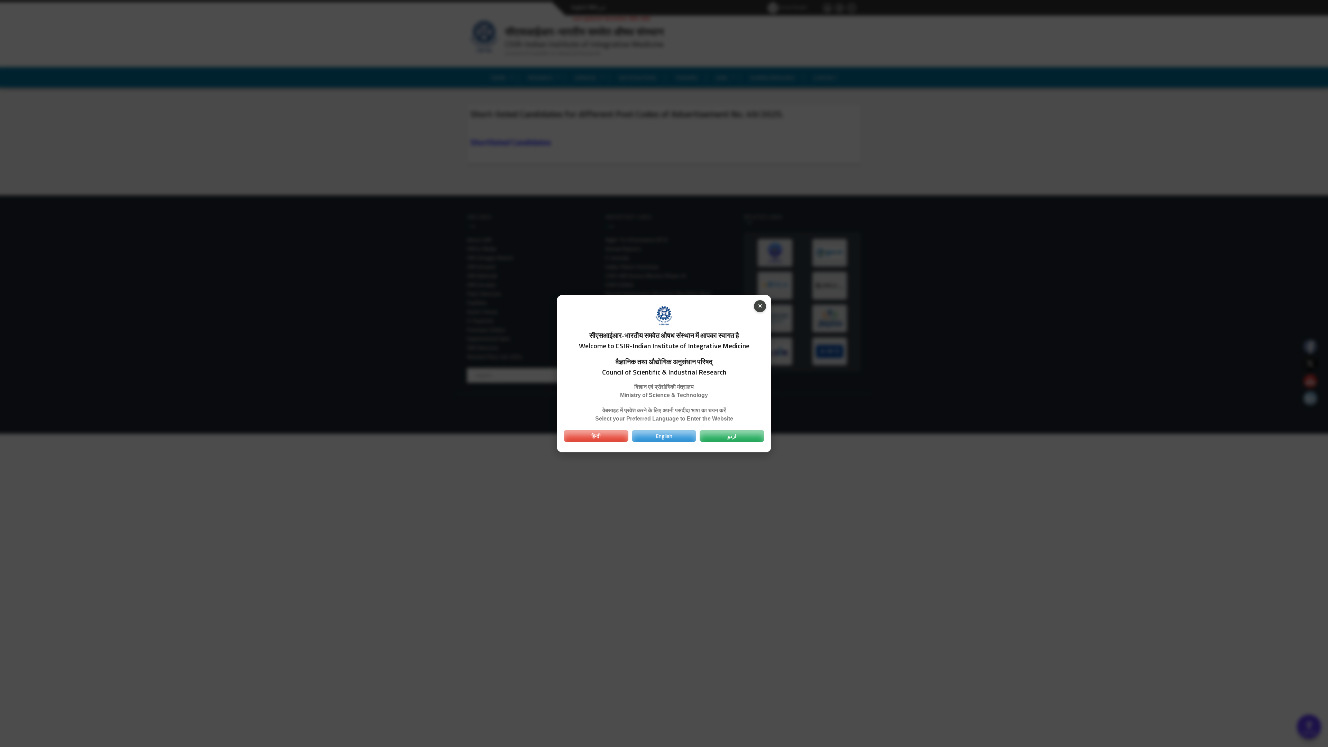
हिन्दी (595, 435)
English (664, 435)
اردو (732, 435)
